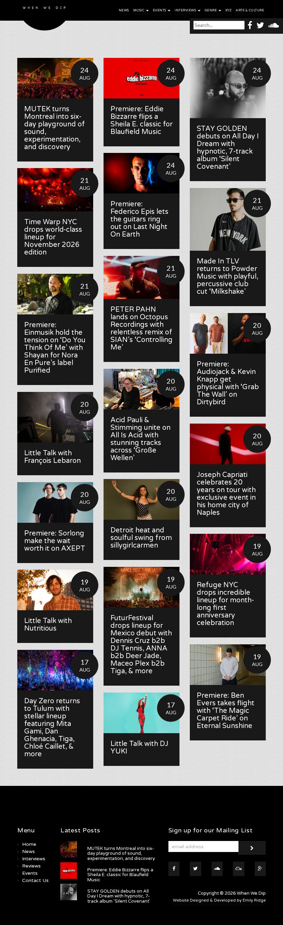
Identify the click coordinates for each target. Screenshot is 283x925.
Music (139, 10)
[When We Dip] (44, 17)
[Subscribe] (252, 848)
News (124, 10)
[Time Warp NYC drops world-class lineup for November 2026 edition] (55, 189)
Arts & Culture (250, 10)
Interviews (186, 10)
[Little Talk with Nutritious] (55, 590)
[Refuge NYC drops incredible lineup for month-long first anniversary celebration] (228, 554)
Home (29, 844)
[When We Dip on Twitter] (260, 25)
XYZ (228, 10)
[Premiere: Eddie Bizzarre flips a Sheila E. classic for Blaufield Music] (141, 78)
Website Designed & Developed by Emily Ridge (219, 900)
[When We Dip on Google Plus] (260, 869)
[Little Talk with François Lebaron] (55, 417)
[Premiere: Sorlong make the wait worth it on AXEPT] (55, 502)
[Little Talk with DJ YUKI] (141, 713)
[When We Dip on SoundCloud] (273, 25)
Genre (211, 10)
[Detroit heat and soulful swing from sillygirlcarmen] (141, 499)
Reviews (31, 866)
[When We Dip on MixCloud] (238, 869)
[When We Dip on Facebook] (249, 25)
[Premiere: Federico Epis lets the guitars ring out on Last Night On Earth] (141, 173)
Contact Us (35, 880)
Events (160, 10)
